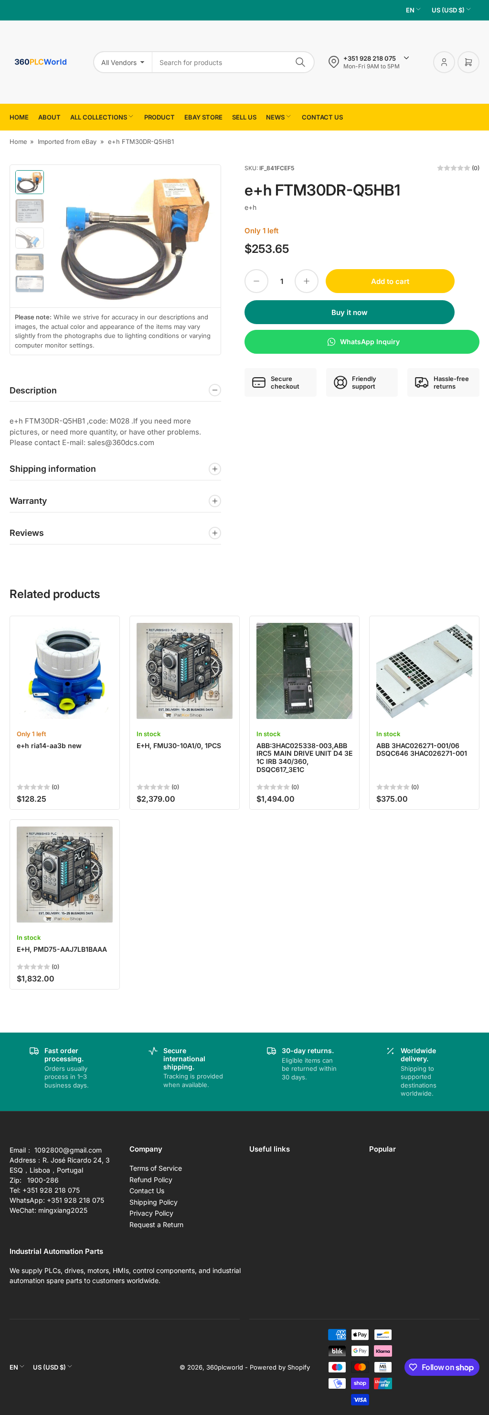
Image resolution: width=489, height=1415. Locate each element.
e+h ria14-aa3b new (49, 745)
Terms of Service (155, 1168)
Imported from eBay (67, 141)
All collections (98, 117)
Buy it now (349, 312)
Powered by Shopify (280, 1367)
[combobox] (233, 62)
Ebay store (203, 117)
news (275, 117)
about (49, 117)
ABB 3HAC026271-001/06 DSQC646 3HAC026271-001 (421, 749)
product (159, 117)
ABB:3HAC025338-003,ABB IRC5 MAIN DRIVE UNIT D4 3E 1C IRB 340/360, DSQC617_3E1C (304, 757)
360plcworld (224, 1367)
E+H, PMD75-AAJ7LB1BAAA (62, 949)
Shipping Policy (153, 1202)
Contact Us (146, 1190)
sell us (244, 117)
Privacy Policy (151, 1213)
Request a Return (156, 1224)
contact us (322, 117)
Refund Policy (150, 1180)
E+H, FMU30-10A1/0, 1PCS (179, 745)
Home (19, 117)
